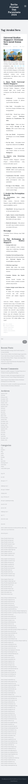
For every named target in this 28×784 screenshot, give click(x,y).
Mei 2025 (3, 412)
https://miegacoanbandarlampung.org (9, 653)
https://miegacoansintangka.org (8, 692)
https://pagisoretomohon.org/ (8, 560)
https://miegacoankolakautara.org (8, 644)
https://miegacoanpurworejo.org (8, 733)
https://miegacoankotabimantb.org (9, 627)
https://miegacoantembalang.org (8, 674)
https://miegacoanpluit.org (7, 642)
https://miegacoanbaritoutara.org (8, 731)
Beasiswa (3, 449)
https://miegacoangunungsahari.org (9, 754)
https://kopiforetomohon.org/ (8, 573)
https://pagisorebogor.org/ (7, 579)
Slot (2, 459)
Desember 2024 (4, 421)
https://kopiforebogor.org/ (7, 588)
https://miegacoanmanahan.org (8, 679)
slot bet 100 (3, 508)
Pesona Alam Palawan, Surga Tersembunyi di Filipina (12, 356)
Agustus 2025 (4, 406)
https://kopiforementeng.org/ (8, 568)
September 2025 (4, 404)
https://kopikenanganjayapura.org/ (9, 547)
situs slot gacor (4, 533)
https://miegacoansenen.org (7, 623)
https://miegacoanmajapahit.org (8, 676)
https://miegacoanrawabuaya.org (8, 631)
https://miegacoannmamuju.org (8, 703)
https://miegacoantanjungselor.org (9, 651)
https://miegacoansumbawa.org (8, 735)
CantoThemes (13, 781)
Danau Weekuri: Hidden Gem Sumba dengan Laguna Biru (13, 354)
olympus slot (4, 493)
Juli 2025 (3, 408)
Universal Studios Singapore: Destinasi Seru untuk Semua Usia (13, 40)
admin (16, 46)
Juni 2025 (3, 410)
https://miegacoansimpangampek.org (9, 728)
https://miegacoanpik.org (21, 640)
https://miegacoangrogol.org (7, 635)
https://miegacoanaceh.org (20, 612)
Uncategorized (4, 462)
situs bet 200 (4, 504)
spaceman (3, 461)
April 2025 (3, 414)
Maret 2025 (3, 415)
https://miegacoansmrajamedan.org (9, 765)
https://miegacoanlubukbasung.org (9, 646)
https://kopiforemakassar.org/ (8, 575)
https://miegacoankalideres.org (8, 636)
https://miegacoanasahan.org (7, 724)
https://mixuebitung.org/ (7, 545)
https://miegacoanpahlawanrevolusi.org (10, 757)
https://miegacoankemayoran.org (8, 625)
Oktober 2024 (4, 425)
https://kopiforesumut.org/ (7, 542)
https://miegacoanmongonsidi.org (8, 666)
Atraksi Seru (7, 325)
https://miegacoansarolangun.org (8, 746)
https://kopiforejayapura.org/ (8, 544)
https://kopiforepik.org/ (6, 570)
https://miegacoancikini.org (20, 629)
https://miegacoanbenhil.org (7, 629)
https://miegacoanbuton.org (7, 720)
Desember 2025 (4, 399)
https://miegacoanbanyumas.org (8, 687)
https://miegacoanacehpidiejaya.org (9, 741)
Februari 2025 (4, 417)
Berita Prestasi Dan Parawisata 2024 (14, 9)
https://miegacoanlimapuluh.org (8, 748)
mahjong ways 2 (4, 486)
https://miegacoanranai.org (7, 614)
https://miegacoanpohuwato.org (8, 683)
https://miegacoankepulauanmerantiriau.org (11, 696)
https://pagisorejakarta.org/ (7, 555)
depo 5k (3, 473)
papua (2, 453)
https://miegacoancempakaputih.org (9, 752)
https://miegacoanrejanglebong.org (9, 722)
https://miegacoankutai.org (7, 737)
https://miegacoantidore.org (7, 612)
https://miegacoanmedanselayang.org (9, 668)
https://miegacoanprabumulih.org (8, 609)
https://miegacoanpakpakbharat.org (9, 743)
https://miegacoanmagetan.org (8, 709)
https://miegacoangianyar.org (7, 661)
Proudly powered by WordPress (10, 779)
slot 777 (2, 515)
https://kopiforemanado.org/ (7, 590)
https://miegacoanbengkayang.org (8, 750)
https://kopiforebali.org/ (6, 586)
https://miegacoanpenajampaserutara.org (10, 650)
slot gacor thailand (5, 489)
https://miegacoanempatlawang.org (9, 726)
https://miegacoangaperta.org (8, 670)
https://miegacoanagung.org (20, 610)
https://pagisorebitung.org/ (7, 562)
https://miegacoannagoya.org (7, 664)
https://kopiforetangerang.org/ (8, 549)
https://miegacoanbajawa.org (7, 694)
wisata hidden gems (5, 468)
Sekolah (2, 457)
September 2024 (4, 427)
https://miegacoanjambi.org (7, 655)
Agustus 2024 (4, 428)
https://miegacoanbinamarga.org (8, 622)
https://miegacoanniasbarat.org (8, 707)
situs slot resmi (4, 519)
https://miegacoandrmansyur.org (8, 763)
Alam (2, 448)
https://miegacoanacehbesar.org (8, 715)
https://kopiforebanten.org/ (7, 538)
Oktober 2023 (4, 440)
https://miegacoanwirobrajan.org (8, 672)
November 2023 (4, 438)
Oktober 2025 (4, 402)
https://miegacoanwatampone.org (8, 730)
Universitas (3, 464)
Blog (2, 451)
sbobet (2, 527)
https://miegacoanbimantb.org (8, 702)
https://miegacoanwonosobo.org (8, 618)
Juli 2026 (3, 395)
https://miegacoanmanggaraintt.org (9, 705)
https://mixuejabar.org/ (6, 592)
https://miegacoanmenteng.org (8, 640)
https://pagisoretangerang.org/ (8, 581)
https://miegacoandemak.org (7, 744)
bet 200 (2, 477)
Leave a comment (8, 324)
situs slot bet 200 (19, 66)
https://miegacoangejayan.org (8, 599)
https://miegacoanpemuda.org (8, 601)
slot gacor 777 (4, 480)
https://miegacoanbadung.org (8, 711)
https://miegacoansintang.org (7, 605)
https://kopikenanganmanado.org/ (9, 583)
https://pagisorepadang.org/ (7, 564)
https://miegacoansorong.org (7, 657)
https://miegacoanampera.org (7, 620)
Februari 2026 (4, 397)
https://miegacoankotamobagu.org (9, 698)
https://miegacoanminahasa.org (8, 659)
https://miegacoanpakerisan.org (8, 759)
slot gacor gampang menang (7, 500)
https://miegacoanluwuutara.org (8, 716)
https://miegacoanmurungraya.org (9, 700)
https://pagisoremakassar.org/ (8, 553)
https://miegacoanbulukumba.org (8, 689)
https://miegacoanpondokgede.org (9, 638)
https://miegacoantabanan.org (8, 713)
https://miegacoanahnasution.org (8, 597)
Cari (2, 338)
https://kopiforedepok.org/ (7, 584)
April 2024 (3, 436)
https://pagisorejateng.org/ (7, 566)
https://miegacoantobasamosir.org (8, 718)
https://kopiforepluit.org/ (7, 571)
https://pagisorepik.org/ (6, 551)
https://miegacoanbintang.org (8, 690)
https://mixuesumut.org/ (7, 594)
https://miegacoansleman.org (7, 662)
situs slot (3, 524)
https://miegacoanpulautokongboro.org (10, 685)
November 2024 (4, 423)
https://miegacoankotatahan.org (8, 616)
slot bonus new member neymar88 (8, 384)
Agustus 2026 (4, 393)
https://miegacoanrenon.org (7, 603)
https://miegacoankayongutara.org (9, 681)
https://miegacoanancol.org (7, 756)
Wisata (23, 46)
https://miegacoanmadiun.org (7, 761)
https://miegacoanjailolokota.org (8, 739)
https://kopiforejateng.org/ (7, 540)
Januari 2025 (4, 419)
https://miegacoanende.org (7, 610)
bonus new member (5, 371)
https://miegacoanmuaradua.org (8, 648)
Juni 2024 (3, 432)
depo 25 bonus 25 (5, 497)
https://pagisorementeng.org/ (8, 558)
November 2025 (4, 401)
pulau (2, 455)
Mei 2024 (3, 434)
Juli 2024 (3, 430)
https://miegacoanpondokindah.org (9, 633)
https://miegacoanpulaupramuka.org (9, 607)
